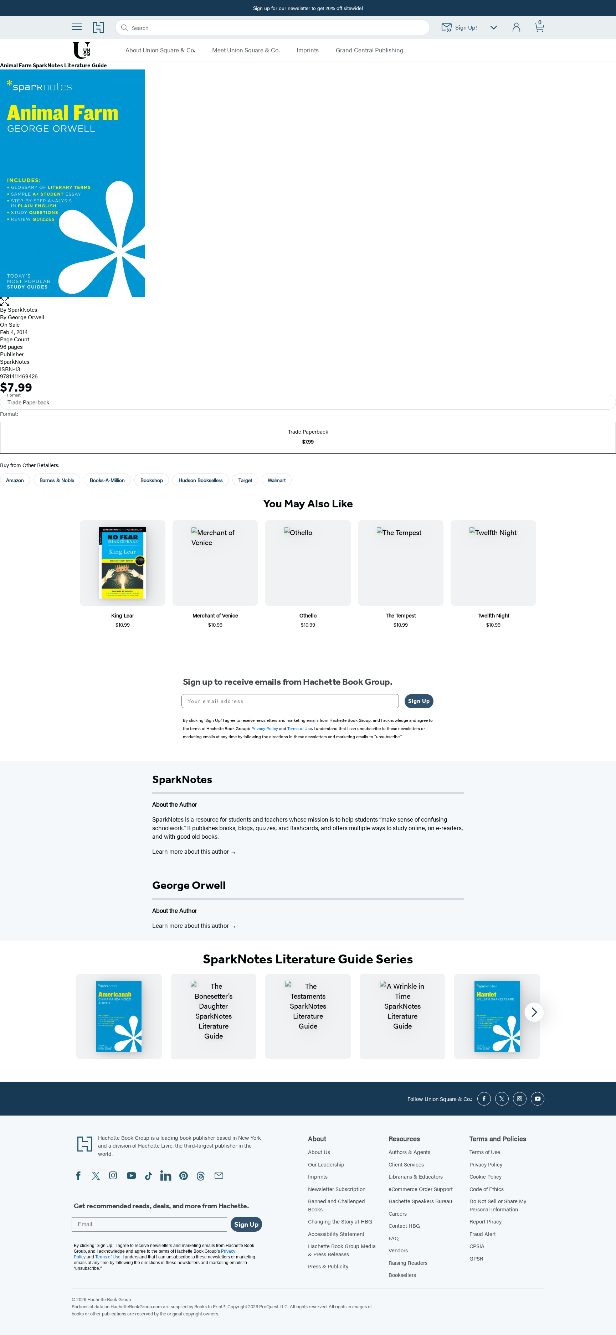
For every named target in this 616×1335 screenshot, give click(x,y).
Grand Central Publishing (370, 50)
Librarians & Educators (416, 1176)
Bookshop (151, 479)
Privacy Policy (485, 1164)
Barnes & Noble (57, 479)
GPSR (476, 1258)
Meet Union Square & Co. (245, 50)
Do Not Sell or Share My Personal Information (497, 1205)
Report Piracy (485, 1221)
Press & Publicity (328, 1266)
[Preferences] (493, 28)
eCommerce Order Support (421, 1188)
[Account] (516, 27)
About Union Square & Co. (160, 50)
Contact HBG (404, 1225)
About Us (319, 1151)
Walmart (277, 479)
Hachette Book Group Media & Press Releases (342, 1250)
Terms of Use (484, 1151)
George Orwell (189, 885)
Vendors (398, 1250)
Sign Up (419, 701)
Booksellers (402, 1274)
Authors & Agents (409, 1151)
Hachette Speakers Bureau (420, 1201)
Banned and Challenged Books (336, 1205)
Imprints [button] (308, 50)
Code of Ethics (486, 1188)
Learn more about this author (191, 851)
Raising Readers (408, 1262)
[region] (308, 1016)
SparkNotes (22, 309)
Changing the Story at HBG (340, 1221)
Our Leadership (326, 1164)
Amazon (15, 479)
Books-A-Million (107, 479)
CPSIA (476, 1245)
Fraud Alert (482, 1233)
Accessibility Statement (336, 1233)
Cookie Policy (485, 1176)
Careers (398, 1213)
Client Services (406, 1164)
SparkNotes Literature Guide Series (308, 959)
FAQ (394, 1238)
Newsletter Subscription (336, 1188)
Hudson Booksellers (201, 479)
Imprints (318, 1176)
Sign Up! (466, 27)
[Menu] (77, 27)
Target (245, 479)
